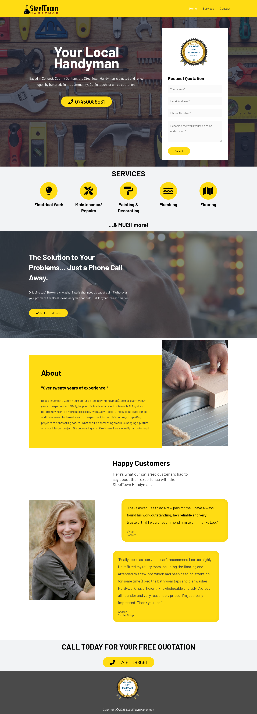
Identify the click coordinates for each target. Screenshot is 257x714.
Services (208, 8)
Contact (225, 8)
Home (193, 8)
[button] (86, 101)
